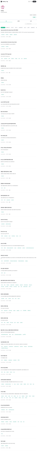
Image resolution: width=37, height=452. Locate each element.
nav (12, 397)
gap (18, 286)
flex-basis (6, 286)
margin (14, 310)
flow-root (11, 322)
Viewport (7, 421)
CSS (12, 27)
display (8, 322)
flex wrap (2, 286)
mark (10, 397)
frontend (8, 27)
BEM (10, 334)
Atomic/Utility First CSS (4, 334)
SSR (9, 58)
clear (6, 298)
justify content (25, 286)
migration (11, 34)
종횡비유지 (29, 310)
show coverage (30, 346)
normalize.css (11, 346)
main (7, 397)
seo (23, 421)
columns (9, 298)
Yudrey (2, 10)
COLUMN (2, 298)
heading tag (3, 409)
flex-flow (11, 286)
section (20, 397)
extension (6, 445)
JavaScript (21, 27)
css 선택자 (24, 334)
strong (26, 397)
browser (2, 445)
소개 (31, 21)
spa (21, 58)
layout (18, 298)
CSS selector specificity (18, 334)
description (14, 421)
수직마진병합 (24, 310)
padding (18, 310)
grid (29, 27)
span (23, 397)
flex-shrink (15, 286)
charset (11, 421)
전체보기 (3, 27)
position (21, 322)
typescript (33, 27)
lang (21, 421)
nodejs (16, 58)
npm (19, 58)
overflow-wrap (16, 346)
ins (4, 397)
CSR (2, 58)
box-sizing (10, 310)
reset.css (25, 346)
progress (16, 397)
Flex (4, 322)
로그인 (34, 1)
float (12, 298)
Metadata (2, 421)
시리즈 (18, 21)
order (29, 286)
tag (25, 27)
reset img (21, 346)
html (16, 27)
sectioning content (11, 409)
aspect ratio (5, 310)
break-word (5, 346)
